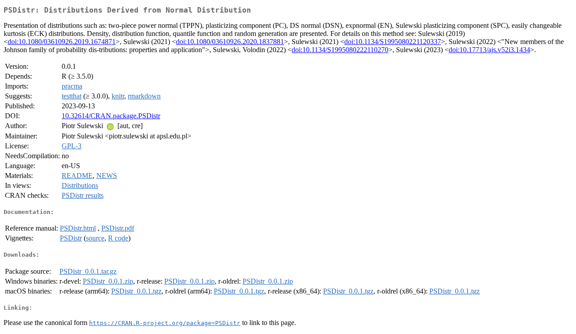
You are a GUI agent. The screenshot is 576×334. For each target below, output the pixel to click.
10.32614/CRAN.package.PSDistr (111, 116)
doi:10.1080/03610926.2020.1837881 (230, 41)
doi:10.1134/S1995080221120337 (392, 41)
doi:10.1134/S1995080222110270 (340, 49)
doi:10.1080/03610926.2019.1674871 (62, 41)
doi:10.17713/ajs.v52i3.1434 (489, 49)
